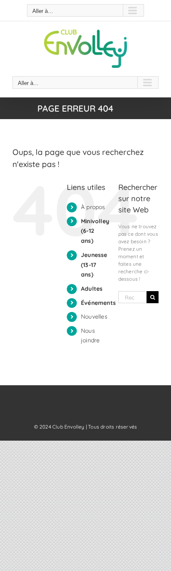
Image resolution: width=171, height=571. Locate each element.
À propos (93, 207)
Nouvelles (94, 316)
